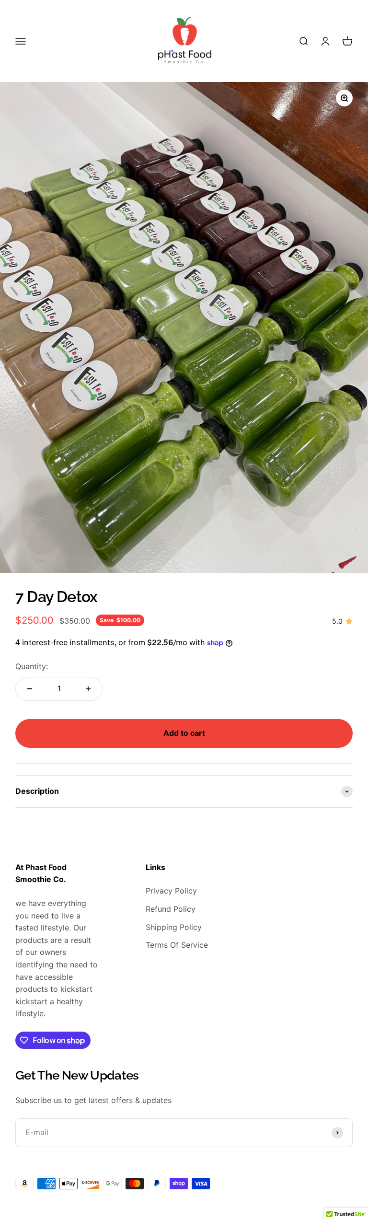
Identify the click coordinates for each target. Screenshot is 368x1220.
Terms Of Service (177, 945)
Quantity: (31, 666)
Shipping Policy (174, 927)
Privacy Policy (171, 890)
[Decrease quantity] (30, 688)
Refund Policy (171, 909)
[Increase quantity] (88, 688)
